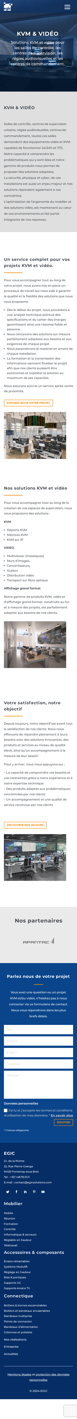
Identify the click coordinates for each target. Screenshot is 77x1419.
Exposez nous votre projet (28, 403)
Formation (11, 1224)
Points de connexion (18, 1321)
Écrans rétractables (17, 1261)
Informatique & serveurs (20, 1234)
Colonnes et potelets (18, 1332)
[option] (38, 941)
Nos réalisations (15, 1339)
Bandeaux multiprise (18, 1316)
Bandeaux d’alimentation (21, 1327)
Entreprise (11, 1346)
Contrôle (10, 1229)
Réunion (9, 1218)
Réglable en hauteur (18, 1240)
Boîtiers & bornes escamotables (25, 1305)
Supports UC (12, 1282)
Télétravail (10, 1245)
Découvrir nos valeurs (25, 825)
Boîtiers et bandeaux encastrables (27, 1310)
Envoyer (63, 1122)
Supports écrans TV (17, 1288)
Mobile (8, 1213)
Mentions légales (19, 1374)
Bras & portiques (15, 1277)
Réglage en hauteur (17, 1272)
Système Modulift (16, 1266)
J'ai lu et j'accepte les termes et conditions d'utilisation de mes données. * (38, 1113)
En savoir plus (62, 1115)
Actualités (11, 1354)
